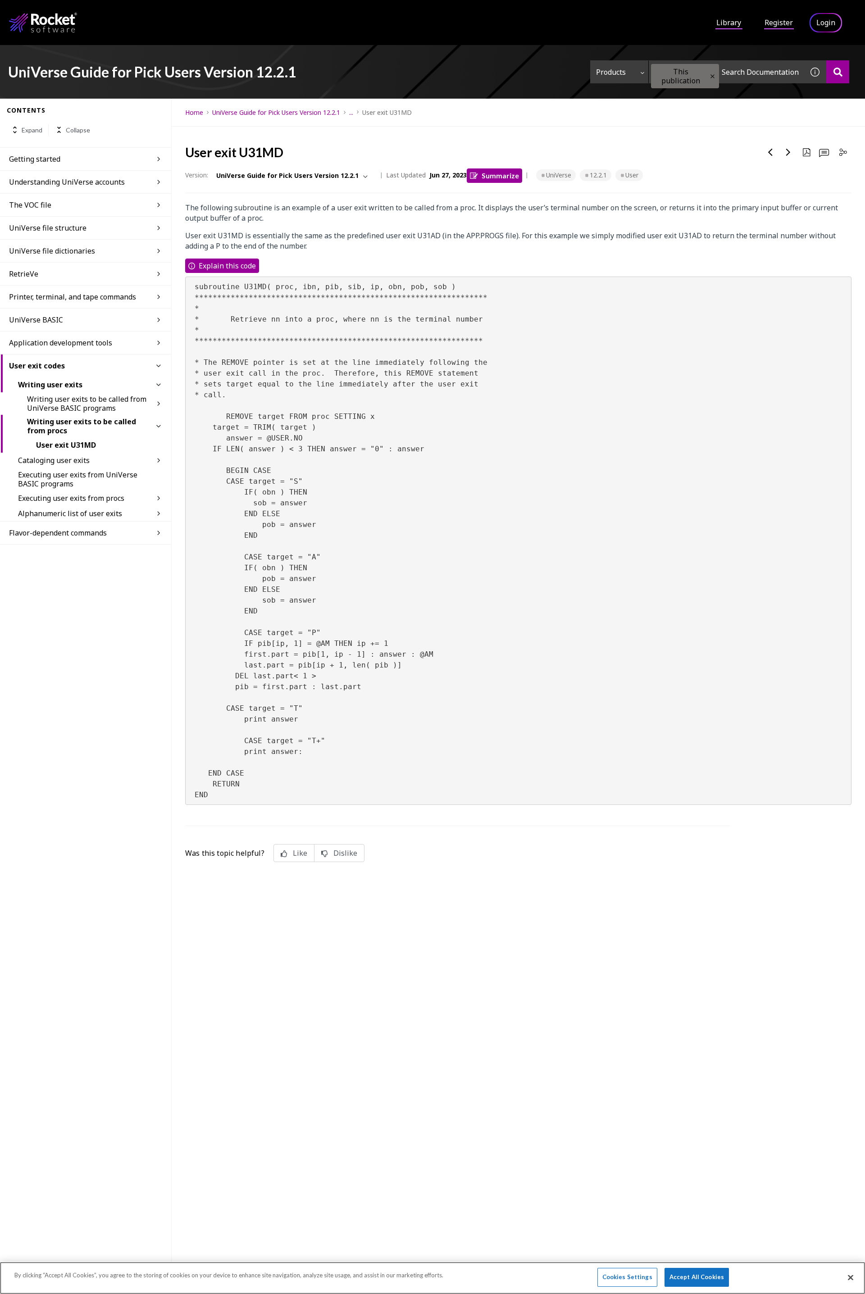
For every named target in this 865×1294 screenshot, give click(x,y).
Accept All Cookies (696, 1276)
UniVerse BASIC (36, 320)
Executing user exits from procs (71, 498)
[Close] (850, 1277)
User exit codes (37, 366)
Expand (32, 130)
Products (611, 72)
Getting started (34, 159)
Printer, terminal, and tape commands (72, 297)
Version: (196, 175)
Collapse (78, 130)
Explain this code (227, 266)
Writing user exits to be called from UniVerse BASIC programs (86, 404)
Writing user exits (50, 385)
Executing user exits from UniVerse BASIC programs (77, 479)
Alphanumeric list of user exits (70, 513)
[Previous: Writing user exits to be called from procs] (770, 152)
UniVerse (558, 175)
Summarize (500, 175)
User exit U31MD (66, 445)
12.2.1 (598, 175)
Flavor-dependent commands (58, 533)
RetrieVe (23, 274)
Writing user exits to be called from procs (81, 426)
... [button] (351, 112)
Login (825, 22)
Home (194, 112)
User (631, 175)
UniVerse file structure (47, 228)
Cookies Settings (627, 1276)
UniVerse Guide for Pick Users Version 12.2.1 (276, 112)
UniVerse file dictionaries (52, 251)
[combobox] (726, 71)
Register (779, 22)
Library (728, 22)
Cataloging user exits (54, 460)
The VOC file (30, 205)
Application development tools (60, 343)
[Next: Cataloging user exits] (788, 152)
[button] (712, 76)
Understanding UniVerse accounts (67, 182)
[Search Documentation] (837, 71)
